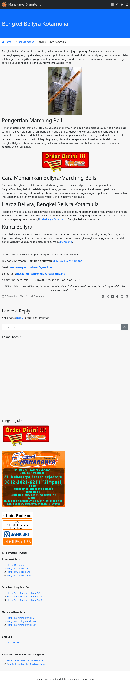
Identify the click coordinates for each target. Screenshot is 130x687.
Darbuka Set (13, 642)
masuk (20, 318)
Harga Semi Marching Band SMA (24, 600)
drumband (65, 242)
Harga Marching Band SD (20, 617)
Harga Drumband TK (18, 564)
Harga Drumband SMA (19, 575)
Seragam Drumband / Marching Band (27, 660)
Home (7, 41)
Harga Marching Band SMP (21, 621)
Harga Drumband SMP (19, 571)
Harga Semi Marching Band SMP (24, 596)
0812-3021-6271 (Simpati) (68, 261)
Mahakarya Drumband (53, 219)
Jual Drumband (26, 41)
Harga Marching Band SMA (21, 624)
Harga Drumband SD (18, 568)
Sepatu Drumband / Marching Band (26, 663)
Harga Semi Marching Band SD (23, 593)
